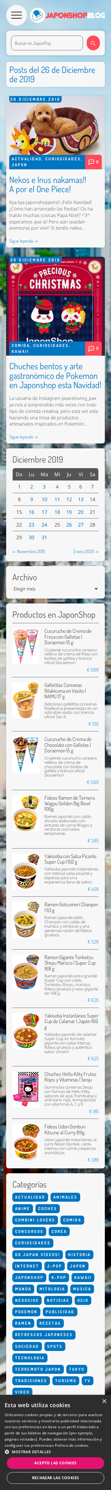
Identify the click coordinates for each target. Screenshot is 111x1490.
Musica (82, 1288)
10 (44, 499)
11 (57, 499)
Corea (59, 1231)
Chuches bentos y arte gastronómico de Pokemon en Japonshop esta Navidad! (55, 375)
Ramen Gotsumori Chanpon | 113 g (71, 907)
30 (31, 537)
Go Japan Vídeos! (37, 1254)
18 (57, 512)
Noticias (58, 1300)
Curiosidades (63, 158)
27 (81, 524)
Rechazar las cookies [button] (55, 1477)
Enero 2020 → (86, 551)
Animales (65, 1197)
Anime (22, 1208)
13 (81, 499)
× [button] (104, 1401)
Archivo (24, 577)
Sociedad (27, 1346)
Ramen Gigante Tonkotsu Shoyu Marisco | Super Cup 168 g (70, 963)
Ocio (82, 1300)
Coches (47, 1208)
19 (69, 512)
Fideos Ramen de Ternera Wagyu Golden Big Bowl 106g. (69, 803)
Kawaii (20, 351)
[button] (55, 1452)
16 (31, 512)
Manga (23, 1288)
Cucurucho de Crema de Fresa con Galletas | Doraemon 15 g (68, 637)
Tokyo (76, 1369)
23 (31, 524)
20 (81, 512)
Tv (87, 1380)
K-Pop (58, 1277)
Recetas (50, 1323)
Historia (79, 1254)
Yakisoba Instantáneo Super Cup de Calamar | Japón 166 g (71, 1021)
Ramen (23, 1323)
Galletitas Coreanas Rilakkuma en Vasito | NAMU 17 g (65, 691)
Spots (55, 1346)
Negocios (27, 1300)
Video (22, 1392)
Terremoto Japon (38, 1369)
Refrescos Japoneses (44, 1334)
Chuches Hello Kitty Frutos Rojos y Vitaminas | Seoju (70, 1077)
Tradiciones (31, 1380)
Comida (21, 345)
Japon (19, 164)
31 (44, 537)
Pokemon (26, 1311)
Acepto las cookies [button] (55, 1463)
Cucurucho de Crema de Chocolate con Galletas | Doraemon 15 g (68, 745)
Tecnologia (30, 1357)
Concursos (29, 1231)
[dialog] (55, 1442)
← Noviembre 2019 (28, 551)
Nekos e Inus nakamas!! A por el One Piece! (47, 184)
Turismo (65, 1380)
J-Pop (54, 1266)
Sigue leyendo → (23, 241)
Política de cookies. (72, 1445)
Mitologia (52, 1288)
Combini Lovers (35, 1219)
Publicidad (60, 1311)
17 (44, 512)
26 (69, 524)
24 (44, 524)
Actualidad (27, 158)
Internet (27, 1266)
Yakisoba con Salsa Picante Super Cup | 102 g (70, 859)
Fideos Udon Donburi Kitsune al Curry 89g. (64, 1129)
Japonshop (29, 1277)
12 (69, 499)
